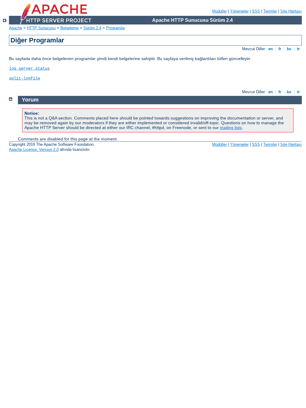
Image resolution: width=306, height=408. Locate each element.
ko (289, 49)
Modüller (219, 11)
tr (298, 49)
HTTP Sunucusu (41, 28)
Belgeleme (69, 28)
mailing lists (231, 127)
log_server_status (29, 68)
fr (279, 49)
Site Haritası (291, 11)
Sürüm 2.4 (92, 28)
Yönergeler (239, 11)
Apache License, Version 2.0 (34, 149)
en (270, 49)
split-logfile (24, 78)
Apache (15, 28)
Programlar (115, 28)
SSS (256, 11)
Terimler (270, 11)
